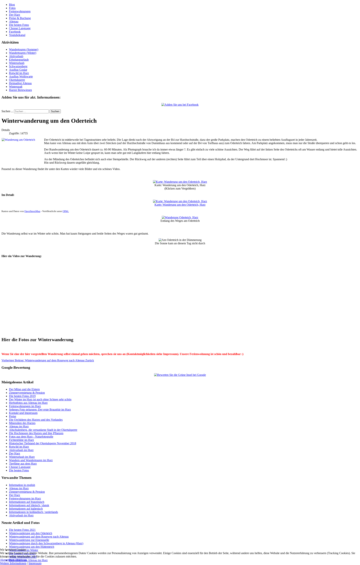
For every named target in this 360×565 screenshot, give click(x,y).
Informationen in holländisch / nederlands (33, 512)
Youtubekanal (17, 35)
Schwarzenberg (18, 66)
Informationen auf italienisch (26, 508)
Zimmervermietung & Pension (27, 491)
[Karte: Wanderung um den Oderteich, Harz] (180, 181)
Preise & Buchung (20, 18)
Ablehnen (21, 559)
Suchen (55, 111)
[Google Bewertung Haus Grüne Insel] (180, 374)
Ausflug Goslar (18, 69)
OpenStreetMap (32, 211)
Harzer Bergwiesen (20, 90)
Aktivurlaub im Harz (21, 515)
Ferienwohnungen (20, 11)
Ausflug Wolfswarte (21, 76)
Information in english (22, 485)
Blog (12, 4)
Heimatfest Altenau (20, 83)
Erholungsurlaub (19, 59)
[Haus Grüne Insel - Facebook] (180, 104)
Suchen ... (7, 111)
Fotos (12, 8)
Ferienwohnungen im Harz (25, 498)
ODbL (66, 211)
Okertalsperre (17, 79)
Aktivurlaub (16, 56)
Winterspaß (15, 86)
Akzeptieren (7, 559)
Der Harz (14, 14)
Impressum (34, 563)
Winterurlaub (16, 63)
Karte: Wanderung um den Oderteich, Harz (180, 204)
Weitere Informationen (13, 563)
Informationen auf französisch (26, 501)
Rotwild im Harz (19, 73)
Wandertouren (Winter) (22, 52)
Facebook (15, 31)
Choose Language (20, 28)
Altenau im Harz (19, 488)
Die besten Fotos (19, 24)
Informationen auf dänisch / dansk (29, 505)
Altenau (13, 21)
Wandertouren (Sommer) (23, 49)
